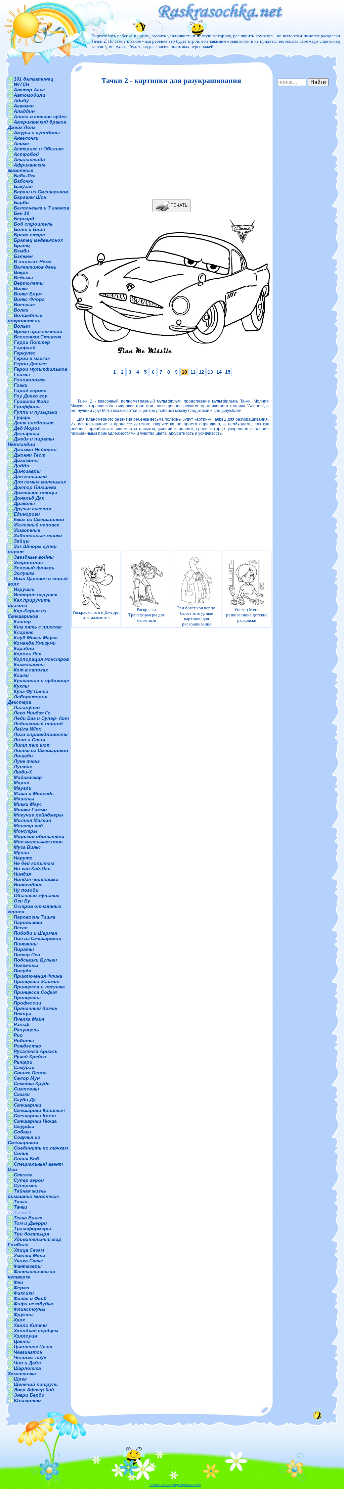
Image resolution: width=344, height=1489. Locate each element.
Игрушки (24, 589)
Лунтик (23, 766)
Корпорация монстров (41, 659)
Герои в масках (32, 358)
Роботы (24, 1040)
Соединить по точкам (41, 1148)
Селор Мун (27, 1078)
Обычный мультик (36, 895)
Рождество (27, 1046)
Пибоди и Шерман (35, 933)
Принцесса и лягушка (39, 986)
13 (210, 372)
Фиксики (24, 1293)
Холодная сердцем (36, 1330)
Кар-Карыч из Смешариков (27, 613)
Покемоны (26, 965)
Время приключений (38, 331)
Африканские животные (27, 167)
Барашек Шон (30, 197)
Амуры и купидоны (37, 132)
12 (201, 372)
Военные (24, 304)
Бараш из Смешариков (41, 191)
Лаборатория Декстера (27, 699)
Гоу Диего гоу (30, 396)
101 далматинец (33, 79)
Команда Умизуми (35, 643)
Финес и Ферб (30, 1298)
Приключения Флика (38, 976)
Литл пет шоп (32, 745)
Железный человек (36, 524)
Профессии (27, 1003)
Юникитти (27, 1400)
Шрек (20, 1379)
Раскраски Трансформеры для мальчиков (146, 615)
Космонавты (29, 664)
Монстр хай (28, 825)
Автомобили (29, 95)
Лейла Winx (27, 729)
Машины (24, 798)
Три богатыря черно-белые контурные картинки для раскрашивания (197, 615)
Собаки (22, 1131)
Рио (18, 1035)
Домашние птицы (35, 492)
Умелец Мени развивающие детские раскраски (246, 615)
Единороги (27, 514)
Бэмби (21, 250)
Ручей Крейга (30, 1056)
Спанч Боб (26, 1158)
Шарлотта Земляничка (24, 1370)
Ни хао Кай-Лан (32, 868)
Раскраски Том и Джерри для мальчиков (96, 615)
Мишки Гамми (30, 809)
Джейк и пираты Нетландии (31, 441)
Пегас (21, 927)
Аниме (21, 143)
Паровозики (28, 922)
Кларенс (24, 632)
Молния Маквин (32, 820)
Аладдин (24, 111)
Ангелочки (26, 138)
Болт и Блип (29, 229)
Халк (19, 1319)
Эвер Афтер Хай (34, 1389)
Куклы (21, 686)
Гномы (22, 374)
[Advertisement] (170, 142)
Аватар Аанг (29, 89)
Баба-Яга (25, 175)
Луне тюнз (27, 761)
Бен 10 (21, 213)
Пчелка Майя (29, 1019)
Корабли (24, 648)
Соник (21, 1153)
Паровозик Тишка (34, 917)
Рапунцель (26, 1029)
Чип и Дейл (27, 1362)
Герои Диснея (30, 363)
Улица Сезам (29, 1250)
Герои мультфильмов (40, 369)
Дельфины (26, 433)
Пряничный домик (35, 1008)
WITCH (21, 84)
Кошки (21, 675)
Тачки (20, 1207)
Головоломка (30, 379)
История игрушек (35, 594)
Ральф (21, 1024)
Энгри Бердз (29, 1395)
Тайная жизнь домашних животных (33, 1193)
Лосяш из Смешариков (41, 750)
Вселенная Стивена (37, 336)
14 (219, 372)
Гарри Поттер (32, 342)
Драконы (24, 503)
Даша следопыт (33, 422)
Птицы (22, 1013)
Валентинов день (35, 267)
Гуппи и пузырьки (35, 412)
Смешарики (27, 1105)
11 (193, 372)
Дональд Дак (29, 498)
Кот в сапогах (31, 669)
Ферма (21, 1287)
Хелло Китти (30, 1325)
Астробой (26, 154)
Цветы (22, 1341)
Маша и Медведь (34, 793)
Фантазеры (28, 1266)
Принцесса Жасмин (36, 981)
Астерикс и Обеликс (39, 148)
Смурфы (24, 1126)
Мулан (21, 852)
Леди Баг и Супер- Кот (41, 718)
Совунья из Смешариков (24, 1139)
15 (227, 372)
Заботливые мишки (38, 535)
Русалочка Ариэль (35, 1051)
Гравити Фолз (31, 401)
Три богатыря (31, 1234)
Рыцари (23, 1062)
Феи (18, 1282)
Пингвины (26, 943)
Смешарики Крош (35, 1115)
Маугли (23, 788)
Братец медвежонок (38, 240)
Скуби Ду (25, 1099)
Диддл (21, 465)
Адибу (21, 100)
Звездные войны (34, 557)
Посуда (22, 970)
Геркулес (25, 353)
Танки (21, 1201)
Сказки (22, 1094)
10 (184, 372)
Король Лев (27, 653)
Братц (22, 245)
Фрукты (24, 1314)
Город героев (30, 390)
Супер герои (29, 1180)
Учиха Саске (28, 1260)
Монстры (25, 831)
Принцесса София (35, 992)
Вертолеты (29, 283)
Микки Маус (28, 804)
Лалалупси (27, 707)
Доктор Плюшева (35, 487)
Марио (22, 782)
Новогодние (28, 884)
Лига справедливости (41, 734)
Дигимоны (26, 460)
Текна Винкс (28, 1217)
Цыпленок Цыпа (33, 1346)
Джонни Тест (29, 455)
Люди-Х (23, 772)
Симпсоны (26, 1088)
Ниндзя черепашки (36, 879)
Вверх (21, 272)
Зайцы (22, 541)
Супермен (25, 1185)
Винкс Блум (28, 293)
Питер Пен (27, 954)
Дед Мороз (27, 428)
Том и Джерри (30, 1223)
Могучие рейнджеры (38, 815)
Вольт (22, 326)
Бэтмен (23, 256)
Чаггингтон (28, 1352)
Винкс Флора (29, 299)
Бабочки (24, 181)
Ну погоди (26, 890)
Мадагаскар (28, 777)
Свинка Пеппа (30, 1072)
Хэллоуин (25, 1336)
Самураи (24, 1067)
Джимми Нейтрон (35, 449)
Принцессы (27, 997)
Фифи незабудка (33, 1303)
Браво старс (29, 234)
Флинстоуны (29, 1309)
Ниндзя (22, 874)
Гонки (21, 385)
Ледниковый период (38, 723)
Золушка (24, 573)
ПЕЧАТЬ (178, 205)
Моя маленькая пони (38, 841)
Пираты (24, 949)
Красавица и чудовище (41, 680)
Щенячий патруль (36, 1384)
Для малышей (30, 476)
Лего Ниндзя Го (32, 712)
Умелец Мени (29, 1255)
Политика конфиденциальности (175, 1485)
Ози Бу (22, 900)
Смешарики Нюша (35, 1121)
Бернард (24, 218)
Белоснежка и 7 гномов (41, 208)
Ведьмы (23, 277)
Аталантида (29, 159)
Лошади (23, 755)
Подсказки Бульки (35, 960)
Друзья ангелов (32, 508)
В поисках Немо (33, 261)
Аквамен (24, 105)
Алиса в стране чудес (40, 116)
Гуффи (22, 417)
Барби (21, 202)
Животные (27, 530)
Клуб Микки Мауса (36, 637)
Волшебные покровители (25, 318)
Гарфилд (25, 347)
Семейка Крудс (32, 1083)
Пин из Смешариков (37, 938)
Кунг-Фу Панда (31, 691)
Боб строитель (33, 224)
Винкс (21, 288)
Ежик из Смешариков (39, 519)
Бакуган (23, 186)
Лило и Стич (29, 739)
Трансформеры (32, 1228)
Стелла (23, 1174)
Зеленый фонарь (34, 567)
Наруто (23, 857)
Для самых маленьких (40, 481)
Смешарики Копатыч (39, 1110)
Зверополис (28, 562)
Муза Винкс (27, 847)
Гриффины (27, 406)
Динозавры (27, 471)
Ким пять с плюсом (37, 627)
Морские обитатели (39, 836)
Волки (21, 310)
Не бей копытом (34, 863)
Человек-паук (30, 1357)
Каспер (22, 621)
